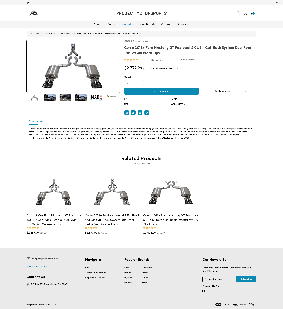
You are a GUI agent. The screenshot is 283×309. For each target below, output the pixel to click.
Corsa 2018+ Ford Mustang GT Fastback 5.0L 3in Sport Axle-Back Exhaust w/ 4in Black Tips (170, 219)
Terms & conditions (95, 272)
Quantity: (129, 76)
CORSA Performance (136, 41)
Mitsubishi (147, 267)
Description (36, 121)
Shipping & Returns (95, 277)
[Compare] (51, 192)
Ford (126, 267)
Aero (110, 24)
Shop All (126, 24)
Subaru (145, 277)
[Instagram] (28, 3)
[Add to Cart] (57, 192)
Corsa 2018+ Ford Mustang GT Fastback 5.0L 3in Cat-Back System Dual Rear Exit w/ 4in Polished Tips (112, 219)
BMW (145, 282)
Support (182, 24)
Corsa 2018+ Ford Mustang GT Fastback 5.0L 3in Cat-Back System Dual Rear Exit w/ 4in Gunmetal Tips (54, 219)
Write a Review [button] (187, 59)
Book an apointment (37, 266)
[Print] (140, 112)
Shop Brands (147, 24)
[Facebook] (126, 112)
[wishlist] (63, 192)
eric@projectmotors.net (45, 258)
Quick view (45, 192)
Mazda (128, 282)
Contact (166, 24)
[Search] (238, 13)
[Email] (133, 112)
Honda (127, 272)
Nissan (145, 272)
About (98, 24)
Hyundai (128, 277)
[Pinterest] (146, 112)
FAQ (87, 267)
